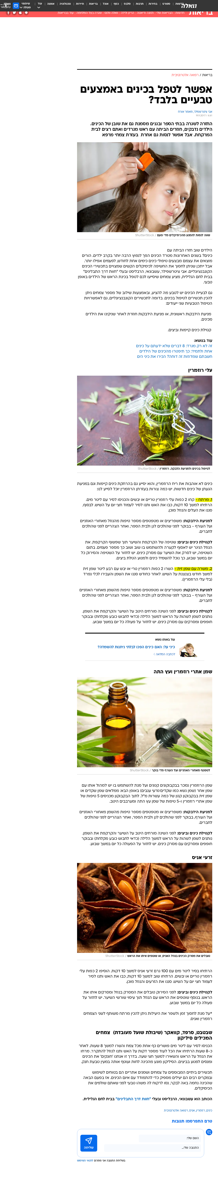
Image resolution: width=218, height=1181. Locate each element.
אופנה (50, 4)
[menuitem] (163, 6)
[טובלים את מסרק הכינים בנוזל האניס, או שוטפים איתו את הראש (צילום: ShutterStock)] (144, 911)
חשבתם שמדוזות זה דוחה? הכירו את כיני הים (174, 357)
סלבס (127, 4)
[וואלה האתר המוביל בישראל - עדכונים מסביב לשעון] (189, 6)
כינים (209, 1110)
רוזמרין (200, 1110)
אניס (192, 1110)
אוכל (106, 4)
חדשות (179, 13)
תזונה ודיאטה (145, 13)
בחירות (153, 4)
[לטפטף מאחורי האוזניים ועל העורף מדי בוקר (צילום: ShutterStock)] (144, 726)
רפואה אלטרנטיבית (176, 1110)
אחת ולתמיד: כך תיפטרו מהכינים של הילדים (175, 352)
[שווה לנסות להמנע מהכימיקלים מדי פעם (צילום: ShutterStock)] (144, 190)
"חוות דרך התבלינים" (133, 1099)
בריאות (93, 4)
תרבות (139, 4)
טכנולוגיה (65, 4)
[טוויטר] (14, 12)
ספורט (166, 4)
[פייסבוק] (8, 12)
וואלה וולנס (111, 13)
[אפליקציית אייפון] (20, 12)
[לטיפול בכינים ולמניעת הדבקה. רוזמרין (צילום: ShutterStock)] (144, 424)
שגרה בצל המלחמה (89, 13)
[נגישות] (6, 5)
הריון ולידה (127, 13)
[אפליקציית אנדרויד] (26, 12)
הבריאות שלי (164, 13)
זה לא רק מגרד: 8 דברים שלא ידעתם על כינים (174, 346)
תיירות (80, 4)
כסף (116, 4)
